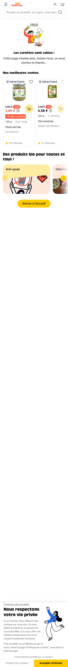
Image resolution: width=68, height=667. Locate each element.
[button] (63, 178)
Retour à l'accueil (34, 203)
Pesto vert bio (13, 127)
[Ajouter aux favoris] (31, 82)
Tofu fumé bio (45, 121)
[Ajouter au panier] (29, 109)
